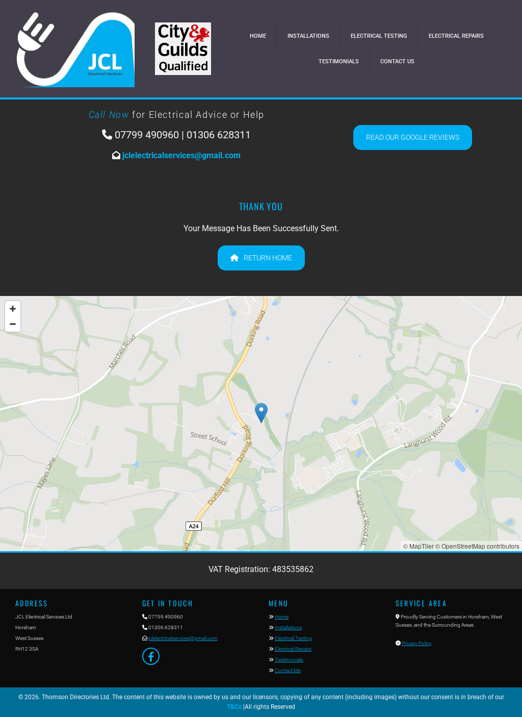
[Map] (261, 423)
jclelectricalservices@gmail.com (180, 155)
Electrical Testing (379, 36)
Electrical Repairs (456, 36)
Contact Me (288, 670)
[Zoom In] (12, 308)
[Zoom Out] (12, 324)
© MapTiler (418, 545)
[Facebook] (151, 656)
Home (258, 36)
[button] (412, 137)
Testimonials (339, 61)
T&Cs (234, 706)
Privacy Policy (417, 643)
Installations (308, 36)
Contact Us (397, 61)
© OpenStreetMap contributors (477, 545)
